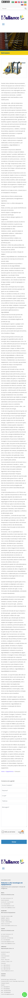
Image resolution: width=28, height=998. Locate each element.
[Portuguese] (25, 2)
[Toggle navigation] (3, 24)
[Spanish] (25, 4)
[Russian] (22, 4)
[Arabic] (12, 2)
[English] (19, 2)
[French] (22, 2)
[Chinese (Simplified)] (16, 2)
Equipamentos (17, 40)
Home (6, 40)
